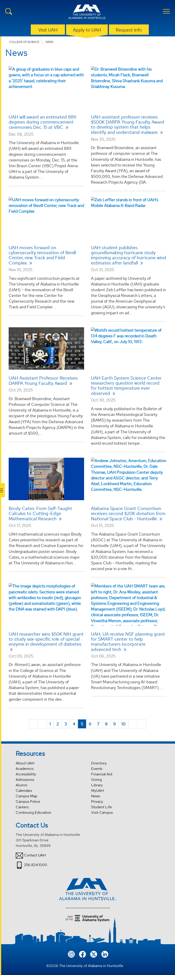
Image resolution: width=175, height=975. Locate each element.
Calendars (24, 790)
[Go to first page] (33, 723)
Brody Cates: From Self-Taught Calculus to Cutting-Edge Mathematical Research (40, 513)
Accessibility (26, 774)
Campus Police (28, 801)
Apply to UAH (87, 30)
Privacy (97, 801)
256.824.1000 (35, 864)
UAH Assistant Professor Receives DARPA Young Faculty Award (43, 380)
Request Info (129, 30)
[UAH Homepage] (87, 12)
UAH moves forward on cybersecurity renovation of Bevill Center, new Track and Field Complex (42, 255)
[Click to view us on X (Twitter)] (93, 953)
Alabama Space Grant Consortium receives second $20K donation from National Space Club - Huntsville (128, 513)
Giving (96, 779)
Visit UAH (48, 30)
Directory (99, 763)
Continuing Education (33, 812)
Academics (24, 768)
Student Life (101, 807)
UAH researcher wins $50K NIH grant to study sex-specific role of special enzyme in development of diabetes (46, 639)
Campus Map (26, 796)
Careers (22, 807)
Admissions (25, 779)
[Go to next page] (132, 723)
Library (97, 785)
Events (96, 768)
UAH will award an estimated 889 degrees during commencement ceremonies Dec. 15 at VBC (42, 122)
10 (123, 724)
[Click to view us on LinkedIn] (104, 953)
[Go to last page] (141, 723)
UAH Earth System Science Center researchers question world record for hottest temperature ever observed (126, 385)
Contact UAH (35, 855)
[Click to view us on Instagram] (71, 953)
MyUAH (97, 790)
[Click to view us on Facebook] (82, 953)
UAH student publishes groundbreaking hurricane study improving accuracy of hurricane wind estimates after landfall (128, 255)
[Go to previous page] (42, 723)
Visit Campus (102, 812)
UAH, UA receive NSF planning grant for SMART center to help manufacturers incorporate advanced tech (128, 641)
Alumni (21, 785)
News (95, 796)
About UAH (25, 763)
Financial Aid (101, 774)
